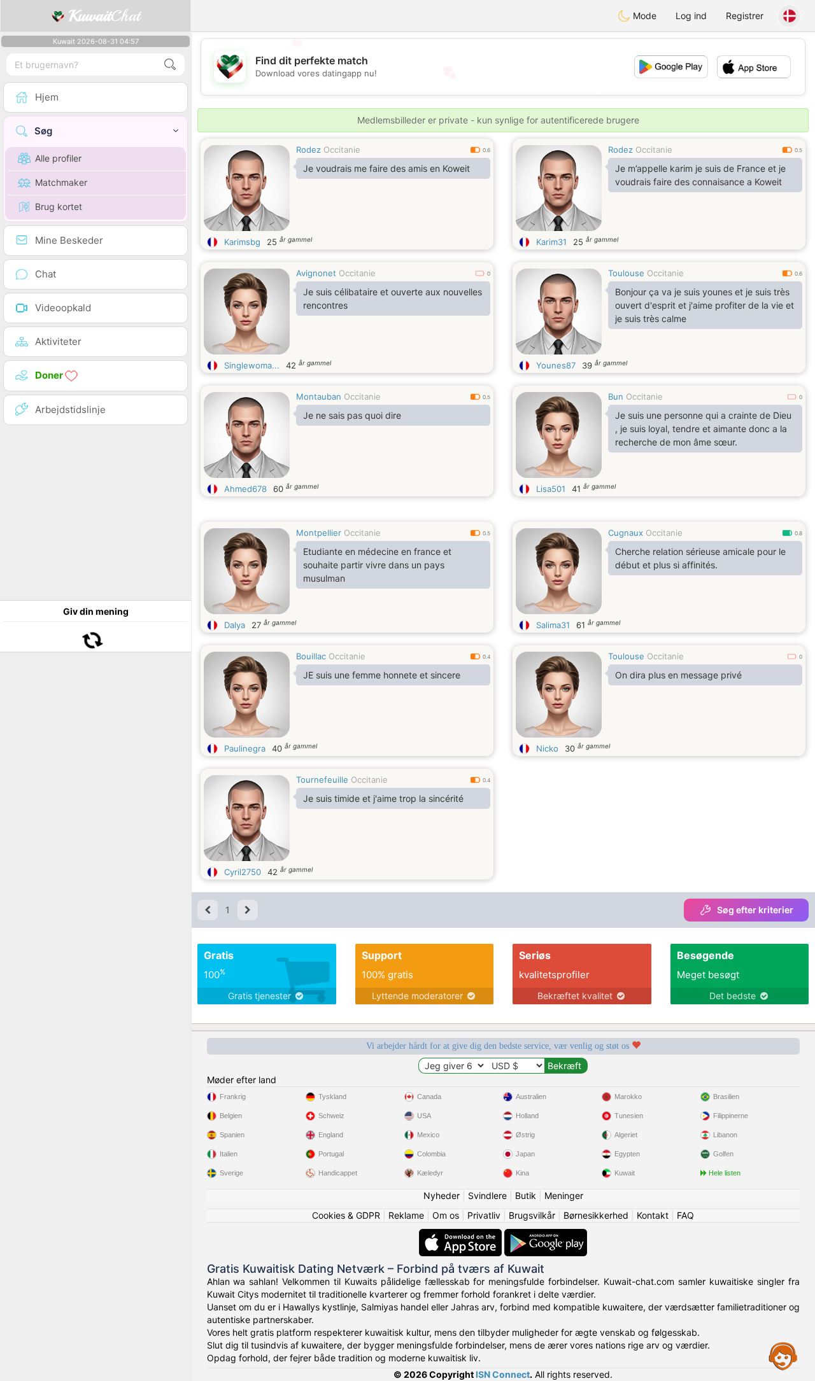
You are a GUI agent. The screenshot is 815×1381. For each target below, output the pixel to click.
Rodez (308, 149)
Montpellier (318, 533)
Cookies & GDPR (346, 1215)
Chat (104, 15)
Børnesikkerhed (595, 1215)
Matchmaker (61, 182)
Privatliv (483, 1215)
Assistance (783, 1355)
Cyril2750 (242, 872)
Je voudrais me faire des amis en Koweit (386, 168)
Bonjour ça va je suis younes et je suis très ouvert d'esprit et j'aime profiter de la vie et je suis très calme (704, 305)
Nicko (547, 748)
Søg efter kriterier (755, 909)
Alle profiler (58, 158)
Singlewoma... (252, 365)
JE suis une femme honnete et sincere (381, 674)
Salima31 (553, 625)
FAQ (685, 1215)
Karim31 (551, 242)
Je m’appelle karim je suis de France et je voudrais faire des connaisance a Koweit (700, 175)
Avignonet (316, 273)
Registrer (744, 15)
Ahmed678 (245, 489)
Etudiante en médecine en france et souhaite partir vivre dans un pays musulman (377, 565)
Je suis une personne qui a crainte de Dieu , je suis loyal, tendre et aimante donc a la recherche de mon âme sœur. (703, 428)
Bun (615, 396)
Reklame (406, 1215)
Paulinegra (245, 748)
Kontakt (653, 1215)
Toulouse (626, 273)
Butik (525, 1195)
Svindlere (487, 1195)
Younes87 (556, 365)
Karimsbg (242, 242)
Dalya (234, 625)
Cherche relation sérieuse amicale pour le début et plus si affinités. (700, 558)
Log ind (691, 15)
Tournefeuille (322, 780)
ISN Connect (503, 1374)
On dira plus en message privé (678, 674)
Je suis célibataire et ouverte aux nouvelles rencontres (392, 298)
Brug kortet (58, 206)
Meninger (563, 1195)
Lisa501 (550, 489)
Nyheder (441, 1195)
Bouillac (311, 656)
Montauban (318, 396)
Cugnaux (625, 533)
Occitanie (341, 149)
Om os (445, 1215)
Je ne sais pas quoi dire (352, 415)
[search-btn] (170, 64)
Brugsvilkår (532, 1215)
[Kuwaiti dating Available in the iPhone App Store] (461, 1235)
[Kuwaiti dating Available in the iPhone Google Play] (545, 1235)
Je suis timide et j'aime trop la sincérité (383, 798)
